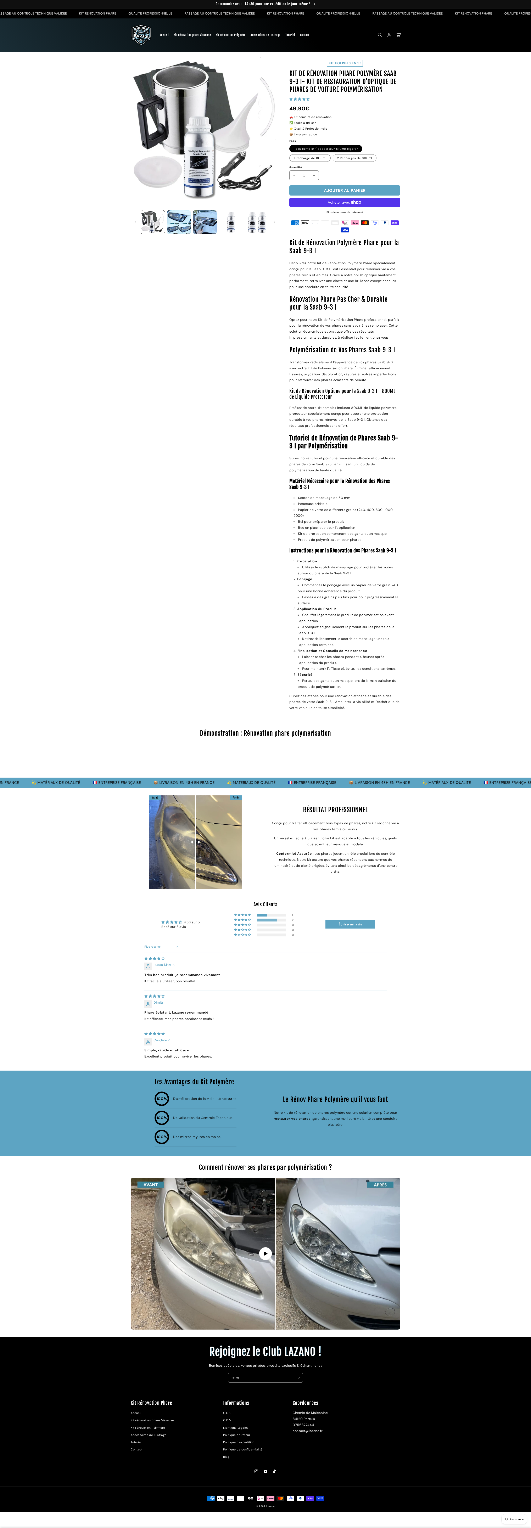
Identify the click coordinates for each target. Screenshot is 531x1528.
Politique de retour (236, 1435)
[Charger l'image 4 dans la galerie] (231, 222)
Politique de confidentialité (242, 1449)
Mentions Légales (235, 1428)
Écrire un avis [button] (350, 924)
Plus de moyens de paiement (344, 212)
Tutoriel (136, 1442)
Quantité (295, 167)
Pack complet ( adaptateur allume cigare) (326, 149)
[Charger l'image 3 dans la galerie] (205, 222)
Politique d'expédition (238, 1442)
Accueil (136, 1413)
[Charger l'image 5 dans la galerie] (257, 222)
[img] (154, 958)
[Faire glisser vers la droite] (274, 222)
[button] (380, 35)
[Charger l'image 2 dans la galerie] (179, 222)
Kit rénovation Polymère (148, 1428)
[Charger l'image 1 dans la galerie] (153, 222)
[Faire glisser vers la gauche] (135, 222)
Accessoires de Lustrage (149, 1435)
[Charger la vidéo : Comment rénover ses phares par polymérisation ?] (265, 1253)
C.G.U (227, 1413)
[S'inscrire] (298, 1378)
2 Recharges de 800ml (354, 158)
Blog (226, 1457)
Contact (136, 1449)
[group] (265, 759)
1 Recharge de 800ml (310, 158)
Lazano (270, 1506)
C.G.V (227, 1420)
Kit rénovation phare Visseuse (152, 1420)
